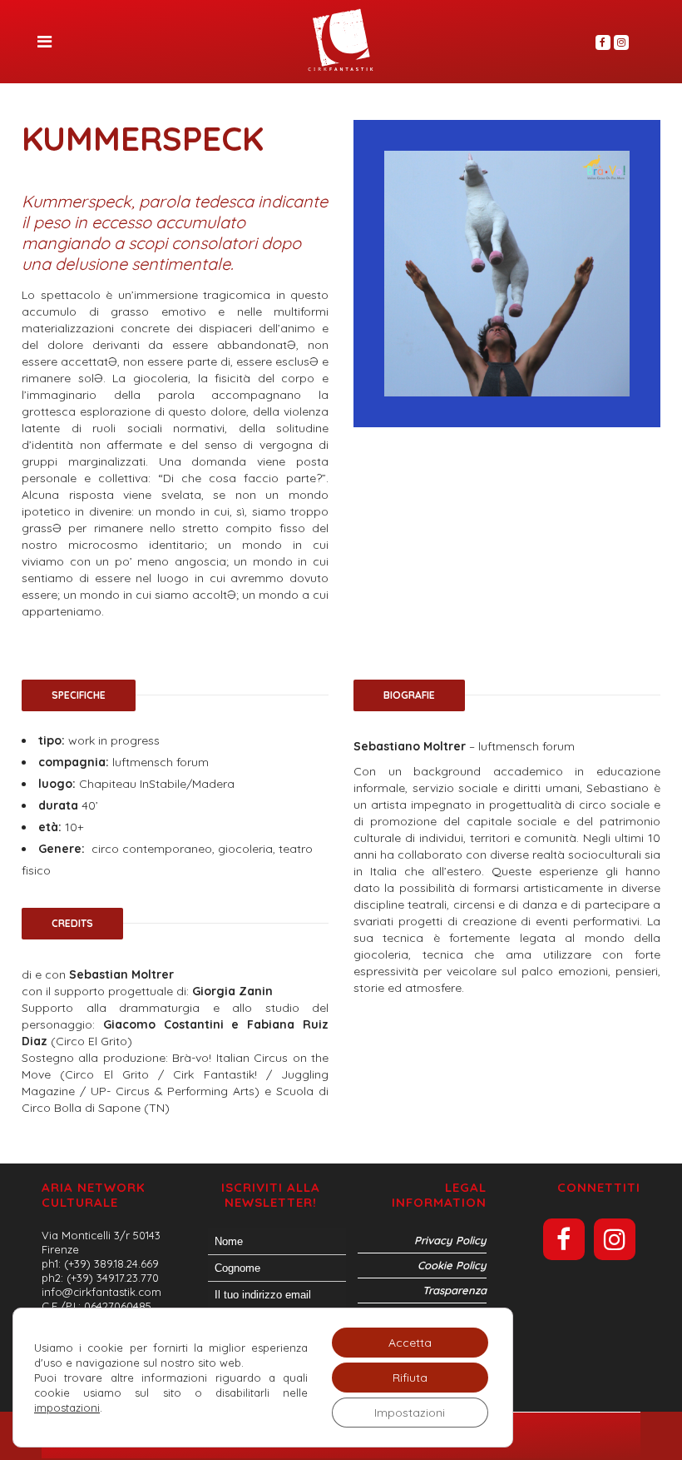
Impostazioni (409, 1412)
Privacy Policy (450, 1240)
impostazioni (67, 1407)
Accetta (410, 1342)
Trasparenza (455, 1290)
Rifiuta (410, 1377)
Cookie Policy (452, 1265)
